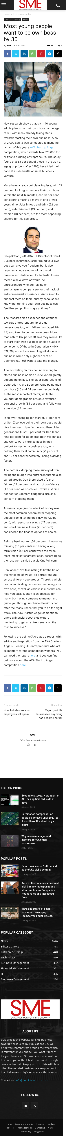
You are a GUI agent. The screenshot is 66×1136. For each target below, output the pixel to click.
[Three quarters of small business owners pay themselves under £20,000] (10, 913)
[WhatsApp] (32, 53)
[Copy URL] (58, 53)
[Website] (30, 745)
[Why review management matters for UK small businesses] (10, 841)
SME (9, 45)
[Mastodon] (36, 745)
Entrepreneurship (22, 13)
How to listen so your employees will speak (17, 712)
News (25, 19)
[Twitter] (15, 53)
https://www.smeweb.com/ (33, 740)
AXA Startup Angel (42, 147)
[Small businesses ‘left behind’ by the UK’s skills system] (10, 871)
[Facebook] (7, 53)
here (33, 655)
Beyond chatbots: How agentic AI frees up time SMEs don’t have (39, 799)
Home (7, 13)
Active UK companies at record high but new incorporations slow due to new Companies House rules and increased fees (40, 890)
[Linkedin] (24, 53)
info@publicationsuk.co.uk (31, 1080)
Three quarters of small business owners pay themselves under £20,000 (37, 912)
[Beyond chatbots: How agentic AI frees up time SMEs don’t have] (10, 800)
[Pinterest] (41, 53)
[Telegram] (49, 53)
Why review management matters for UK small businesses (36, 840)
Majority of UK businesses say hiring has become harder (49, 714)
